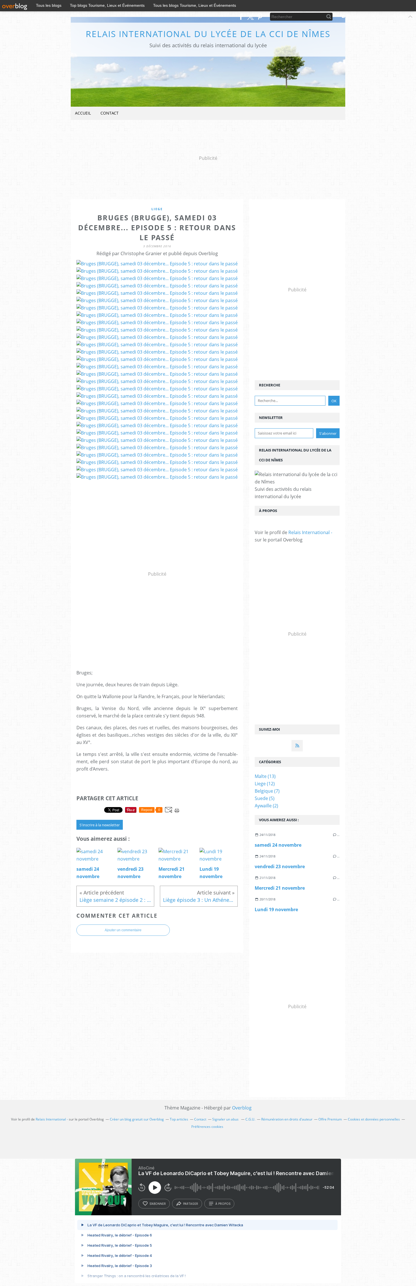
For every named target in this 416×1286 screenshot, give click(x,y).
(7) (267, 791)
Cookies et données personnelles (374, 1119)
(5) (265, 798)
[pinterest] (259, 16)
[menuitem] (83, 113)
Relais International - (310, 532)
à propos (222, 1203)
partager (190, 1203)
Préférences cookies (207, 1126)
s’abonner (157, 1203)
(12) (265, 783)
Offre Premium (330, 1119)
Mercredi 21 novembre (280, 888)
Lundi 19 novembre (276, 909)
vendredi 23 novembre (280, 866)
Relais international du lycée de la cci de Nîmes (208, 34)
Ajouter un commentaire (123, 930)
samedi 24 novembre (278, 845)
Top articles (179, 1119)
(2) (266, 806)
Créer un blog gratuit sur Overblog (137, 1119)
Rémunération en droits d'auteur (286, 1119)
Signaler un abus (225, 1119)
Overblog (242, 1108)
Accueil (83, 113)
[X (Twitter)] (250, 16)
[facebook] (241, 16)
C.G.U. (250, 1119)
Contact (109, 113)
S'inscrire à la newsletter (100, 824)
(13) (265, 776)
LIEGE (157, 209)
